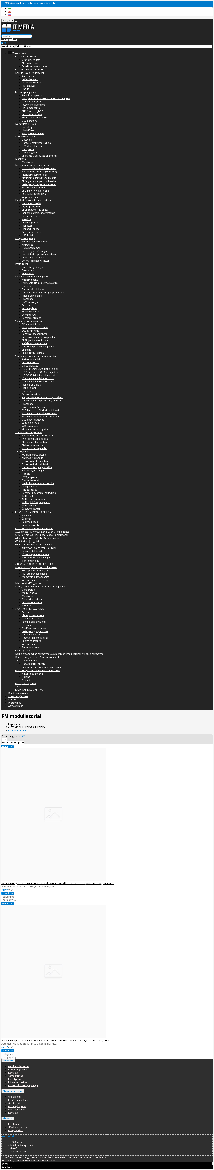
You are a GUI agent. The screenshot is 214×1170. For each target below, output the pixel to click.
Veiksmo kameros (31, 644)
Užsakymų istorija (17, 1127)
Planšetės (27, 225)
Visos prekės (15, 1096)
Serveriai (26, 305)
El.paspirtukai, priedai (33, 615)
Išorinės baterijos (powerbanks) (39, 212)
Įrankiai (26, 88)
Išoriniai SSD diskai (32, 384)
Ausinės (19, 567)
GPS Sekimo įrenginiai (27, 541)
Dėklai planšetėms (32, 206)
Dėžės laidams (30, 79)
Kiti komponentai (31, 107)
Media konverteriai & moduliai (38, 483)
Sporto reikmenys (31, 640)
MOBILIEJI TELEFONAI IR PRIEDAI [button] (33, 544)
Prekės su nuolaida (18, 1100)
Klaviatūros (28, 130)
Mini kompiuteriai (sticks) (35, 438)
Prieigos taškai (30, 489)
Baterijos (27, 139)
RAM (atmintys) (30, 302)
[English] (9, 12)
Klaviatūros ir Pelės (25, 123)
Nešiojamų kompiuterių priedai (39, 184)
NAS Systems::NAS (32, 114)
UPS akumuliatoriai (32, 146)
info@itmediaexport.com (31, 3)
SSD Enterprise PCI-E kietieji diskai (40, 410)
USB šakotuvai (30, 120)
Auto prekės (22, 531)
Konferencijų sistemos (27, 657)
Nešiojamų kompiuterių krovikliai (40, 181)
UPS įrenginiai (29, 152)
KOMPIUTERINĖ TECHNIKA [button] (30, 69)
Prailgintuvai (28, 85)
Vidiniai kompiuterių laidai (35, 429)
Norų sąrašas (15, 1130)
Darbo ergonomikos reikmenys (32, 653)
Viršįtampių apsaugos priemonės (40, 155)
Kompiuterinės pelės (33, 133)
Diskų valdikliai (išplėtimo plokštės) (40, 282)
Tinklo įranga (22, 451)
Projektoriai (21, 263)
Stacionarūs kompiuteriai (28, 432)
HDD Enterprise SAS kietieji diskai (40, 368)
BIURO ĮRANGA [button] (23, 650)
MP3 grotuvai (35, 583)
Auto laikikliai (36, 538)
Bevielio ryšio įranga (33, 470)
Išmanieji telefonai (32, 551)
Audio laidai (28, 76)
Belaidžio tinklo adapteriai (36, 461)
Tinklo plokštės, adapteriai (36, 502)
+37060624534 (9, 3)
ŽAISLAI (19, 686)
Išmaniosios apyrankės (34, 621)
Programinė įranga (25, 238)
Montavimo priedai (32, 599)
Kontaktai (51, 3)
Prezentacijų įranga (32, 267)
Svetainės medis (17, 1109)
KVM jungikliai (29, 477)
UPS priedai (28, 149)
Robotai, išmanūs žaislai (35, 637)
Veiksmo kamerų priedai (35, 580)
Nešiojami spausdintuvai (35, 340)
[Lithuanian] (9, 8)
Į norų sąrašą (8, 899)
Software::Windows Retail (35, 260)
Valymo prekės (30, 197)
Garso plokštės (30, 365)
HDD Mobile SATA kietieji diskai (39, 168)
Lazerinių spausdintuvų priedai (38, 337)
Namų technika (30, 63)
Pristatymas (14, 702)
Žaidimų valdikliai (31, 525)
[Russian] (9, 15)
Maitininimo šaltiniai (26, 136)
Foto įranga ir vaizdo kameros (40, 567)
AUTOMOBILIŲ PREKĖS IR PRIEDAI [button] (34, 528)
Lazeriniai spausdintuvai (34, 333)
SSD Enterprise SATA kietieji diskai (40, 416)
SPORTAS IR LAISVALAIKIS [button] (29, 608)
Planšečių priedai (31, 228)
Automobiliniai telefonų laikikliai (39, 548)
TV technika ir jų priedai (52, 586)
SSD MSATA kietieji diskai (35, 190)
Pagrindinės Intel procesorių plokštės (42, 400)
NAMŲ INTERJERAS (25, 683)
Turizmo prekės (30, 647)
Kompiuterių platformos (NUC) (38, 435)
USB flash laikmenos (33, 419)
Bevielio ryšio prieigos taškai (37, 467)
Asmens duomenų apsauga (23, 1085)
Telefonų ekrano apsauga (36, 557)
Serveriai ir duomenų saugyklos (32, 276)
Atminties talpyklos (32, 95)
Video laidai (28, 273)
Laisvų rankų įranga (58, 531)
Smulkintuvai (47, 657)
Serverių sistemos (31, 317)
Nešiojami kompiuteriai (34, 174)
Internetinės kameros (33, 104)
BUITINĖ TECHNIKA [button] (26, 56)
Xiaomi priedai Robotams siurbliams (41, 667)
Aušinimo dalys (30, 279)
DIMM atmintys (30, 362)
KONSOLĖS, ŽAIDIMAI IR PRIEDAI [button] (33, 512)
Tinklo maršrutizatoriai (34, 499)
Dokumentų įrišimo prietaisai (65, 653)
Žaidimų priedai (30, 521)
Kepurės (26, 625)
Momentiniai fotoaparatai (36, 576)
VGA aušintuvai (30, 426)
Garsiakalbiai (28, 589)
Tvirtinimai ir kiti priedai (34, 448)
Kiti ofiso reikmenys (92, 653)
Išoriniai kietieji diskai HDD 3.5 (38, 381)
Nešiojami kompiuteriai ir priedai (32, 165)
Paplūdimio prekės (32, 634)
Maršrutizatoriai (30, 480)
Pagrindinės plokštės (33, 289)
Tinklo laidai (28, 496)
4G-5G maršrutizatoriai (34, 454)
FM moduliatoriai (38, 531)
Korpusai (26, 286)
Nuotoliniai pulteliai (32, 602)
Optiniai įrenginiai (31, 394)
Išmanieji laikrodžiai (32, 618)
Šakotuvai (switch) (31, 508)
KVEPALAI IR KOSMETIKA (29, 689)
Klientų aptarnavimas (13, 1091)
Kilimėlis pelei (29, 127)
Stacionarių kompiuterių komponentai (35, 356)
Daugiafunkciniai (31, 330)
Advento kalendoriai (32, 673)
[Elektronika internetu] (18, 32)
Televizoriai (28, 605)
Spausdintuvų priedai (33, 352)
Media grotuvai (30, 592)
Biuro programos (31, 247)
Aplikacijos (27, 244)
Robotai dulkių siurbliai (34, 663)
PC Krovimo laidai (31, 82)
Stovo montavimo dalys (35, 117)
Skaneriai (27, 349)
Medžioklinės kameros (34, 628)
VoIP (57, 657)
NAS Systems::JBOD (32, 111)
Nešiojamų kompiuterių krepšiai (39, 177)
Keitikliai (26, 473)
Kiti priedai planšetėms (34, 216)
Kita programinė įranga (34, 251)
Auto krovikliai (51, 538)
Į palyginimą (7, 896)
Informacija (8, 1060)
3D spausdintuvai (31, 324)
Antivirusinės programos (35, 241)
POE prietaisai (29, 486)
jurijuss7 (12, 1148)
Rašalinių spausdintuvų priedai (38, 346)
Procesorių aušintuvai (33, 407)
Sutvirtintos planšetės (33, 232)
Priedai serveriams (32, 295)
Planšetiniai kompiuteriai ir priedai (33, 200)
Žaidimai (26, 518)
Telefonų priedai (31, 560)
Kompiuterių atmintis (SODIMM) (39, 171)
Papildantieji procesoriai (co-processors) (43, 292)
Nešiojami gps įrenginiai (35, 631)
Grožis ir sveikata (31, 59)
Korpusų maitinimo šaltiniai (36, 142)
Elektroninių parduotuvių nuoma (18, 1160)
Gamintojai (14, 1103)
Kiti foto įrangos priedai (34, 573)
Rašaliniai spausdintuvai (34, 343)
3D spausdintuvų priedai (35, 327)
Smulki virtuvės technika (35, 66)
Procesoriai (28, 298)
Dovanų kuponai (17, 1106)
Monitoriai (20, 158)
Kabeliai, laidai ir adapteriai (29, 73)
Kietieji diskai (29, 387)
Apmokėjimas (15, 705)
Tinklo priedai (29, 505)
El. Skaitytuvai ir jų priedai (35, 209)
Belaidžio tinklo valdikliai (35, 464)
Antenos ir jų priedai (33, 457)
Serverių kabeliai (30, 311)
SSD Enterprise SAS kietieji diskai (39, 413)
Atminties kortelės (31, 203)
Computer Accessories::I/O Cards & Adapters (46, 98)
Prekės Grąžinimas (18, 696)
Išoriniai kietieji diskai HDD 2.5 (38, 378)
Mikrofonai (21, 583)
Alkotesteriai (22, 538)
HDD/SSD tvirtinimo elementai (38, 375)
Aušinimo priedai (31, 359)
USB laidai (27, 235)
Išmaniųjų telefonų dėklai (35, 554)
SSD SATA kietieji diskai (34, 193)
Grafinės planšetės (32, 101)
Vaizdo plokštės (30, 422)
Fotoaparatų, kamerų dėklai (37, 570)
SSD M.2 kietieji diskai (33, 187)
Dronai (25, 612)
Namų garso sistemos (27, 586)
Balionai (26, 676)
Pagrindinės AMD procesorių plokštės (42, 397)
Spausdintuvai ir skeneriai (28, 321)
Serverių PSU (29, 314)
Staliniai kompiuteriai (33, 445)
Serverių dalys (29, 308)
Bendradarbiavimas (18, 693)
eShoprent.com (46, 1160)
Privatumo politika (18, 1082)
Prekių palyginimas (13, 736)
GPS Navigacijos (24, 534)
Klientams (7, 1118)
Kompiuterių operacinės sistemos (40, 254)
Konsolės (27, 515)
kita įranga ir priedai (25, 92)
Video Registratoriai (57, 534)
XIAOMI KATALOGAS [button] (26, 660)
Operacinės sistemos (33, 257)
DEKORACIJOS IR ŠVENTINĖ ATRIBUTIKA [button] (37, 670)
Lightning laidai (30, 222)
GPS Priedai (40, 534)
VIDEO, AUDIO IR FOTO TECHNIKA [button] (34, 564)
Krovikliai (26, 219)
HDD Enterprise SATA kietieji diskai (41, 372)
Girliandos (27, 680)
